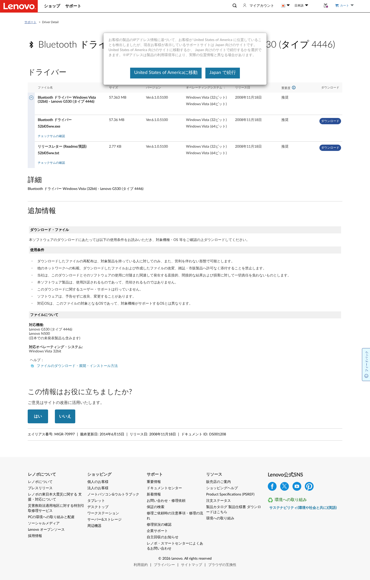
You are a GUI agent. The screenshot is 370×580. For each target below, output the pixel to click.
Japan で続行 (222, 72)
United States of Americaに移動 (166, 72)
